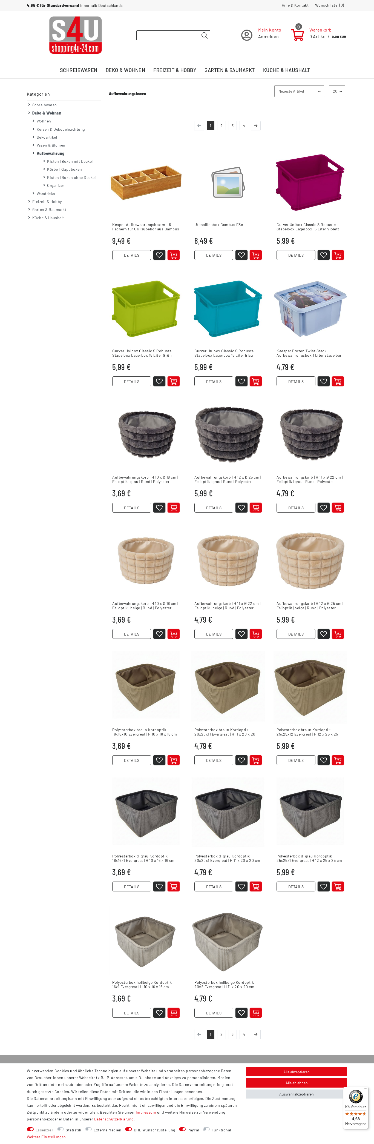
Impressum (146, 1112)
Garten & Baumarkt (230, 70)
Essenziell (44, 1130)
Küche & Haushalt (286, 70)
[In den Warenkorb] (174, 255)
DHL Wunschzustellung (154, 1130)
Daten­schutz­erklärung (114, 1119)
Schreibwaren (78, 70)
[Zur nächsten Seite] (256, 126)
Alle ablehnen (297, 1082)
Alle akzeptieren (296, 1071)
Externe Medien (107, 1130)
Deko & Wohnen (125, 70)
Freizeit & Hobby (174, 70)
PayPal (193, 1130)
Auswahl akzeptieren (296, 1094)
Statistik (73, 1130)
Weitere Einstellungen (46, 1136)
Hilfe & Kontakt (295, 5)
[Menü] (365, 1090)
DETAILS (132, 255)
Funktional (221, 1130)
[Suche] (204, 36)
